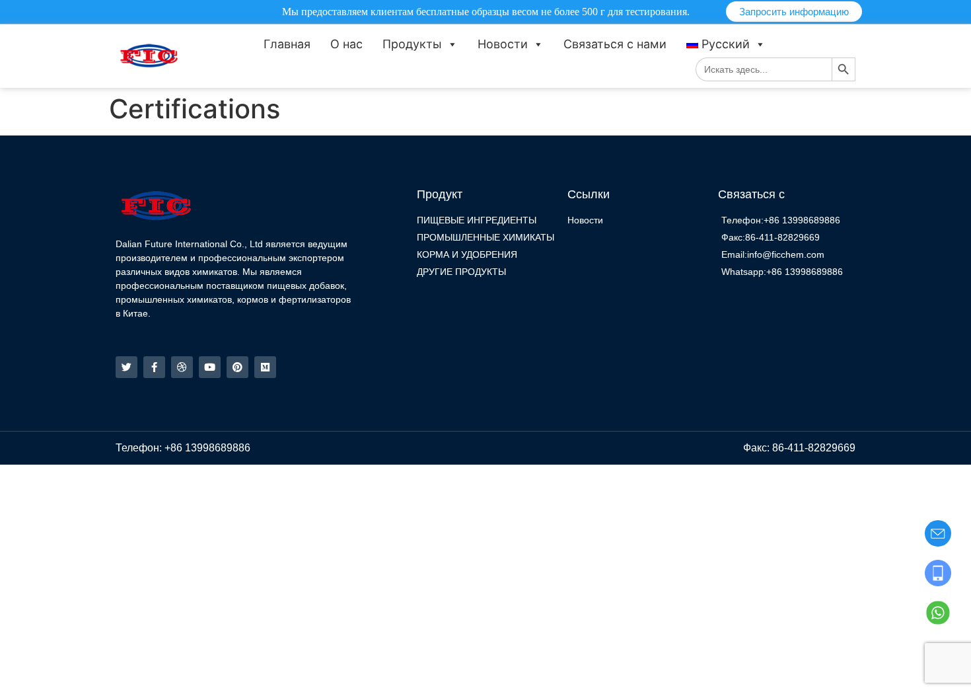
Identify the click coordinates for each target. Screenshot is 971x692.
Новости (503, 44)
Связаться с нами (614, 44)
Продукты (412, 44)
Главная (287, 44)
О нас (346, 44)
